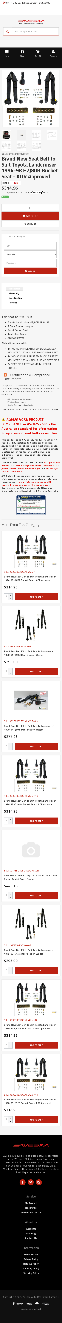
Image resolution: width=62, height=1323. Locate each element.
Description (14, 288)
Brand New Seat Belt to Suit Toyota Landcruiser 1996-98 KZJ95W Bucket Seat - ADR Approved (30, 802)
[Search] (7, 31)
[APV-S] (54, 564)
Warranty (14, 293)
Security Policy (31, 1273)
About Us (31, 1229)
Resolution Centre (31, 1212)
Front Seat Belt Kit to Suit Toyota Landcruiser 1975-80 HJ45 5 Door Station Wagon (29, 952)
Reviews (13, 302)
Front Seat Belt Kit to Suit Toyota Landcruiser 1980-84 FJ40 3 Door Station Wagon (29, 653)
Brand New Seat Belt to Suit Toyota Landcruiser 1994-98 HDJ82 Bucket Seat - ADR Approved (30, 578)
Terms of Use (31, 1254)
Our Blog (31, 1233)
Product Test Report (16, 401)
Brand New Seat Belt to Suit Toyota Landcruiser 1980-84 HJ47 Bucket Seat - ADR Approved (30, 1026)
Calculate (31, 270)
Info (46, 192)
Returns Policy (31, 1264)
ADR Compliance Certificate (20, 398)
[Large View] (8, 135)
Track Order (31, 1208)
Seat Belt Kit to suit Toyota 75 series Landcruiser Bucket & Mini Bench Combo (30, 877)
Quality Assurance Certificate (20, 404)
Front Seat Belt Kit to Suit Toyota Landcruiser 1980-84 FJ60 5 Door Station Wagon (29, 727)
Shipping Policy (31, 1268)
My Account (31, 1203)
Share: (6, 182)
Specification (16, 298)
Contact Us (31, 1238)
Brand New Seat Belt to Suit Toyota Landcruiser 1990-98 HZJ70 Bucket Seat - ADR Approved (30, 1101)
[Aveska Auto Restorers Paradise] (31, 21)
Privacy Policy (31, 1259)
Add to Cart (32, 216)
